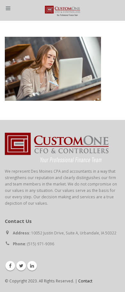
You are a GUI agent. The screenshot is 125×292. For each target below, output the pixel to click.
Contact (85, 280)
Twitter (21, 266)
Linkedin (32, 266)
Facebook (10, 266)
